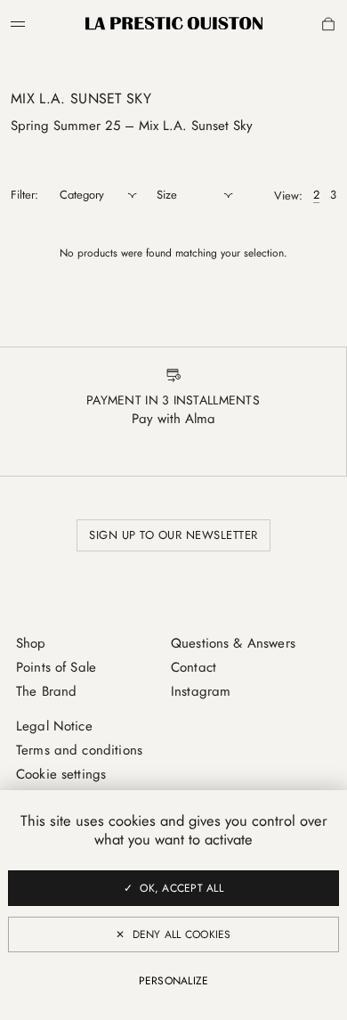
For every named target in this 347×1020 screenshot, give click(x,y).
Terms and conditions (79, 750)
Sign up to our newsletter (173, 534)
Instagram (200, 691)
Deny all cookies (182, 934)
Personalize (174, 981)
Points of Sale (56, 667)
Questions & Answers (233, 643)
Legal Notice (54, 726)
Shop (31, 643)
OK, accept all (181, 888)
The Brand (46, 691)
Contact (193, 667)
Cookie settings (61, 774)
